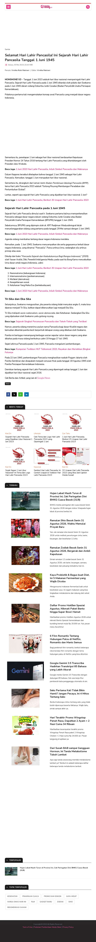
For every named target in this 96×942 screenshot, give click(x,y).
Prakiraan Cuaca (30, 896)
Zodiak (60, 902)
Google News (43, 378)
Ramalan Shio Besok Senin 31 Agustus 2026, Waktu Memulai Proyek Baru (68, 524)
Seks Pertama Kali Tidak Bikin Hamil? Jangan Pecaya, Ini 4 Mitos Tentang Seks (69, 694)
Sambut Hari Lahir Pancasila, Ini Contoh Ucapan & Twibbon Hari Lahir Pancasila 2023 (47, 472)
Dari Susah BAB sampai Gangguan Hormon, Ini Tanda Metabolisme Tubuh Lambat (70, 751)
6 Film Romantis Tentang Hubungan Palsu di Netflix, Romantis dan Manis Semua (66, 639)
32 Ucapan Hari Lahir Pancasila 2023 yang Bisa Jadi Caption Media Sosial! (75, 472)
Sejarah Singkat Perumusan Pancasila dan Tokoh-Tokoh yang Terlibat (51, 321)
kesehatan (12, 896)
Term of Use (27, 927)
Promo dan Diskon (52, 896)
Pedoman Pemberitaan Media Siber (47, 927)
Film (33, 902)
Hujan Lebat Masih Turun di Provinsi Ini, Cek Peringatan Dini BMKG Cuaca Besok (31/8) (68, 496)
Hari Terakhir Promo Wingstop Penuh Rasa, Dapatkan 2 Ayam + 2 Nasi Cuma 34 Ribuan (70, 721)
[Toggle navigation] (8, 7)
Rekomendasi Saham (16, 907)
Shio (70, 902)
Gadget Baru (46, 902)
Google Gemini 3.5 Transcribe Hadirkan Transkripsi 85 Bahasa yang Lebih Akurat (68, 666)
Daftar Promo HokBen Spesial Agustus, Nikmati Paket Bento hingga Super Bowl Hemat (67, 609)
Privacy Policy (68, 927)
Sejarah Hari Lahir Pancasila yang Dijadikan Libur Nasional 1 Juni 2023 (18, 439)
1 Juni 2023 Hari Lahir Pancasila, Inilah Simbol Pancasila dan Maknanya (52, 169)
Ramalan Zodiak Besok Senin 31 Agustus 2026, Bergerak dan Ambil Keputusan (70, 551)
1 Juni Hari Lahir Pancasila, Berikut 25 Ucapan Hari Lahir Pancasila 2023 (52, 200)
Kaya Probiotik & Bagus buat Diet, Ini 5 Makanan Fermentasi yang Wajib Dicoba (69, 578)
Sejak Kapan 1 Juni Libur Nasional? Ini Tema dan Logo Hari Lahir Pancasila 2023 (17, 472)
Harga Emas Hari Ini (16, 902)
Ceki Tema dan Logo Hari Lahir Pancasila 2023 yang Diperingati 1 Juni (47, 439)
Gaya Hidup (71, 896)
